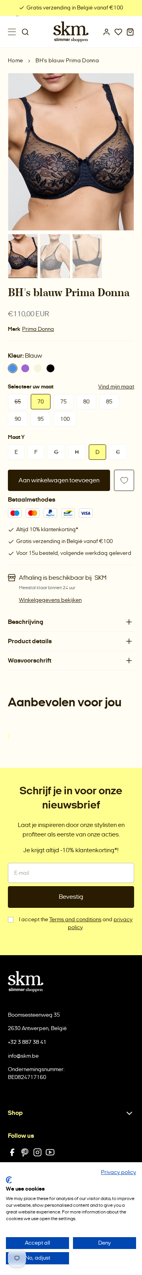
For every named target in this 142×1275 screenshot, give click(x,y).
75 (63, 402)
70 (40, 402)
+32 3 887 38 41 (27, 1042)
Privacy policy (118, 1172)
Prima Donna (38, 329)
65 (18, 402)
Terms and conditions (75, 919)
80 (86, 402)
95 (40, 419)
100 (65, 419)
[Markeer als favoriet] (124, 480)
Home (15, 60)
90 (18, 419)
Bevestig (71, 896)
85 (109, 402)
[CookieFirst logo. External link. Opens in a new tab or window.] (9, 1180)
